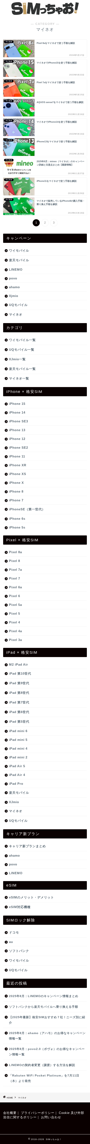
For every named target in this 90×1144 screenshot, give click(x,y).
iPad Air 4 (17, 775)
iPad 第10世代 (20, 673)
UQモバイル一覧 (21, 349)
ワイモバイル (19, 250)
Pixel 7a (15, 569)
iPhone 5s (17, 527)
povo (13, 278)
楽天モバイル (19, 260)
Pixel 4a (15, 631)
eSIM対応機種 (20, 907)
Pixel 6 (14, 596)
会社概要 (10, 1113)
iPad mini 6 (18, 731)
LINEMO (16, 269)
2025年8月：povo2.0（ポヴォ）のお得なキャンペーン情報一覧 (47, 1051)
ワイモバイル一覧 (22, 340)
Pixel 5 (14, 613)
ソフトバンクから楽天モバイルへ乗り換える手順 (43, 1006)
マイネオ (15, 314)
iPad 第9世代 (19, 683)
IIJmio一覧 (17, 359)
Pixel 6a (15, 587)
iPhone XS (17, 474)
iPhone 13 (17, 430)
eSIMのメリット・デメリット (31, 897)
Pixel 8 (14, 561)
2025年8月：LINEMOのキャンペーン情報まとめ (43, 996)
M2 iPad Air (18, 664)
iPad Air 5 (17, 766)
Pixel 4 (14, 622)
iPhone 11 (17, 456)
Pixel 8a (15, 552)
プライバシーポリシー (37, 1113)
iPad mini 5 (18, 739)
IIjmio (13, 296)
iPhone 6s (17, 518)
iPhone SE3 (18, 421)
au (11, 942)
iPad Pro (16, 783)
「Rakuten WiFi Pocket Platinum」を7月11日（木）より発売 (44, 1078)
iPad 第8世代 (19, 692)
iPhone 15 (17, 403)
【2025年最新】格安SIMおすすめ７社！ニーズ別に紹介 (47, 1020)
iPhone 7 (16, 500)
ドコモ (14, 932)
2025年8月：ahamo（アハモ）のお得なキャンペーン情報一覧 (47, 1036)
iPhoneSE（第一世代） (27, 509)
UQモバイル (18, 305)
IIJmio (14, 802)
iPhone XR (17, 465)
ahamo (14, 287)
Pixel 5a (15, 604)
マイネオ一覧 (19, 378)
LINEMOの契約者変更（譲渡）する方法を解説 (42, 1065)
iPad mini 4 (18, 748)
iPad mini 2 (18, 757)
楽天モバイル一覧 (22, 369)
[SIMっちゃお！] (45, 13)
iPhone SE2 (18, 447)
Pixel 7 (14, 578)
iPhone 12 (17, 439)
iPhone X (16, 482)
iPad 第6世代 (19, 712)
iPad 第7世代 (19, 702)
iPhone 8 (16, 491)
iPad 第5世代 (19, 721)
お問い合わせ (51, 1117)
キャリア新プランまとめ (27, 846)
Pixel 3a (15, 640)
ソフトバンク (19, 951)
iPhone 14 (17, 412)
